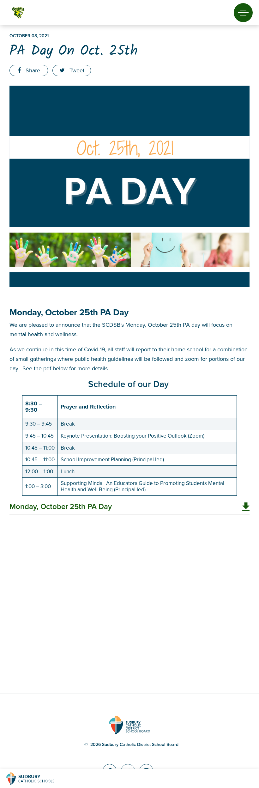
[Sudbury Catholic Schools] (36, 778)
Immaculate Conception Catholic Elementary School (29, 12)
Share (32, 70)
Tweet (76, 70)
